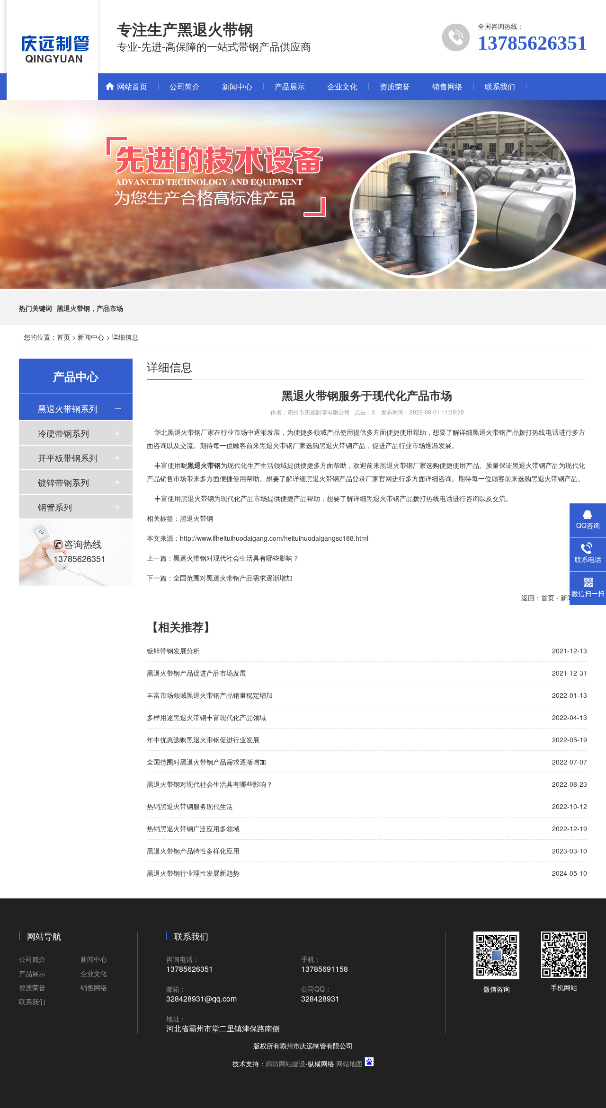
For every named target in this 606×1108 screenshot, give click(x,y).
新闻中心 (237, 86)
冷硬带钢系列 (63, 433)
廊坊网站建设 (285, 1063)
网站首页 (132, 86)
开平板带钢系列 (68, 457)
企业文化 (342, 86)
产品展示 (290, 86)
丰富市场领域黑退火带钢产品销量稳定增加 (210, 695)
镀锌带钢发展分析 (173, 650)
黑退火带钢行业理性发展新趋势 (193, 873)
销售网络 (447, 86)
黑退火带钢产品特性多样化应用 (193, 850)
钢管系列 (55, 507)
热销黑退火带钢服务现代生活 (190, 806)
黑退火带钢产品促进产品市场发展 (196, 672)
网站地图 (349, 1063)
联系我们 (500, 86)
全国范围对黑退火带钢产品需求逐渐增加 (233, 577)
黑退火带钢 (196, 518)
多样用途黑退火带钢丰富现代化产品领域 (206, 717)
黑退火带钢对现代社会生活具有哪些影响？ (236, 558)
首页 (63, 337)
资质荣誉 (395, 86)
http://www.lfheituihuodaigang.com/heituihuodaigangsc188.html (274, 538)
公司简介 (184, 86)
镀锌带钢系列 (63, 482)
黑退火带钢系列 (68, 408)
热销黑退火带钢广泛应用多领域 (193, 828)
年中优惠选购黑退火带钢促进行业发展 (203, 739)
